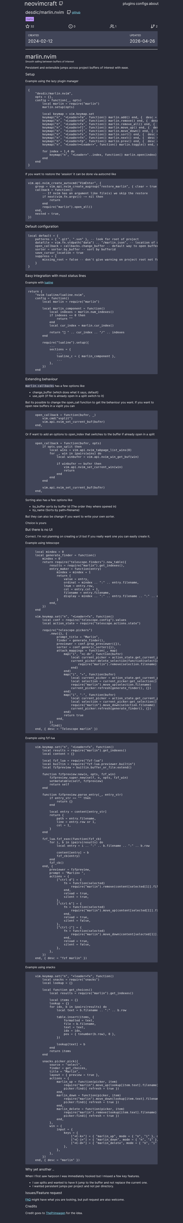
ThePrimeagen (55, 1213)
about (154, 3)
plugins (129, 3)
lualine (48, 282)
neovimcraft (40, 3)
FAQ (28, 1199)
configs (142, 3)
